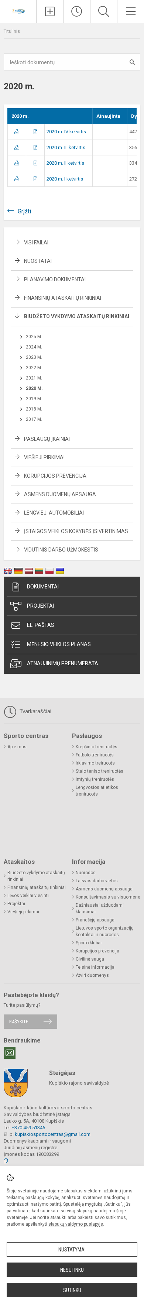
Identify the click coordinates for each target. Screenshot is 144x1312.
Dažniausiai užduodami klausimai (100, 908)
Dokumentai (43, 587)
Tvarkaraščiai (34, 711)
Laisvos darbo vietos (97, 880)
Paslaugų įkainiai (47, 439)
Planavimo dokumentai (55, 279)
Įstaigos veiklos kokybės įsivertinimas (76, 531)
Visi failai (36, 242)
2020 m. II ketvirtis (65, 163)
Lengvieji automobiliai (54, 513)
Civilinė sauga (90, 959)
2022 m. (34, 367)
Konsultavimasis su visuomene (108, 897)
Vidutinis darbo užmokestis (61, 550)
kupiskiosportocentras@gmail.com (52, 1134)
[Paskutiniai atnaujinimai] (77, 11)
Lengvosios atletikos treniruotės (97, 791)
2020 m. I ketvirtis (65, 179)
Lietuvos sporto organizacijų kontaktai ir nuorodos (105, 931)
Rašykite (18, 1021)
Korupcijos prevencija (55, 476)
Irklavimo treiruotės (95, 763)
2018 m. (34, 409)
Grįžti (24, 211)
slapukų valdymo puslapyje (75, 1224)
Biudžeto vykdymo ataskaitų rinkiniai (76, 316)
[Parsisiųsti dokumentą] (16, 131)
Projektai (40, 606)
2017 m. (34, 419)
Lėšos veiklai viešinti (28, 895)
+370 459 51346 (28, 1127)
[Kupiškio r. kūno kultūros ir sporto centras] (18, 10)
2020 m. (34, 388)
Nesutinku (72, 1270)
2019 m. (34, 398)
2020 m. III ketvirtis (66, 147)
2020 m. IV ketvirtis (66, 131)
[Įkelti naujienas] (50, 11)
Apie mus (17, 746)
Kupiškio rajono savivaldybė (79, 1083)
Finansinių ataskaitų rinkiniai (62, 298)
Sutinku (72, 1290)
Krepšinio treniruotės (96, 746)
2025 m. (34, 336)
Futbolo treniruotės (95, 755)
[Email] (10, 1053)
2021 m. (34, 378)
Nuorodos (86, 872)
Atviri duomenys (92, 975)
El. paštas (40, 625)
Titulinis (12, 31)
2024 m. (34, 347)
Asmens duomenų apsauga (60, 494)
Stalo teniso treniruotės (99, 771)
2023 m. (34, 357)
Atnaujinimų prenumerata (62, 663)
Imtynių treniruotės (95, 779)
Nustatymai (72, 1250)
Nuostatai (38, 261)
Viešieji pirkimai (44, 457)
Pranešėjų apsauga (95, 920)
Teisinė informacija (95, 967)
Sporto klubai (89, 942)
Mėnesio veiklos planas (59, 644)
